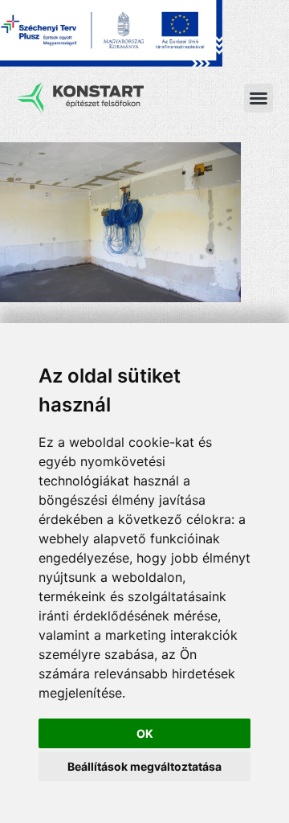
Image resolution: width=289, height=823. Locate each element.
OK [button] (144, 733)
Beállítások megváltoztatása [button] (144, 766)
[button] (258, 98)
